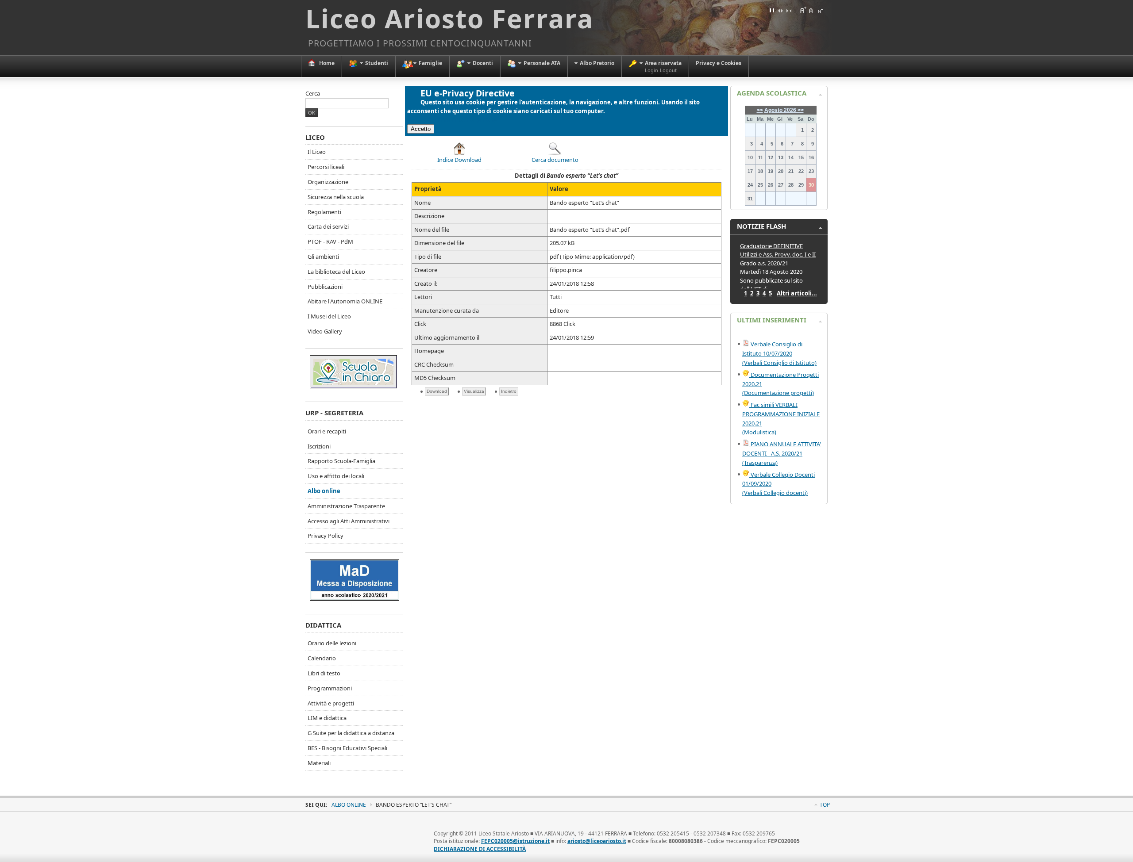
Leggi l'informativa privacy (458, 119)
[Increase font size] (802, 10)
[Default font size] (811, 10)
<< (760, 110)
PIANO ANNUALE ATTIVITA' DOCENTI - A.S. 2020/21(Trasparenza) (781, 453)
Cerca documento (555, 160)
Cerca (312, 93)
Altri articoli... (797, 293)
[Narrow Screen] (788, 10)
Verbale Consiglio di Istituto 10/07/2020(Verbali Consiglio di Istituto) (779, 353)
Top (825, 804)
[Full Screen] (771, 10)
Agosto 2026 (780, 110)
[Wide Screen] (780, 10)
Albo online (348, 804)
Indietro (508, 391)
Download (437, 391)
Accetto (421, 129)
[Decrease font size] (819, 10)
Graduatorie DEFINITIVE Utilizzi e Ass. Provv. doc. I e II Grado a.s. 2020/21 (778, 254)
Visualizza (474, 391)
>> (800, 110)
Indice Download (459, 160)
